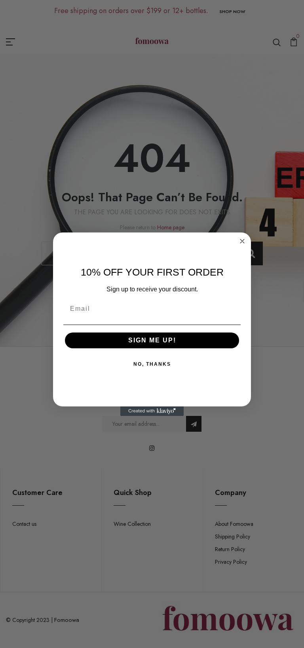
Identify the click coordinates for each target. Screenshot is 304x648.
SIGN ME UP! (152, 340)
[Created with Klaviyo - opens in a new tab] (152, 411)
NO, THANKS (152, 364)
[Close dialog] (242, 241)
